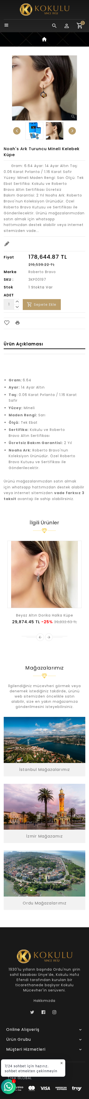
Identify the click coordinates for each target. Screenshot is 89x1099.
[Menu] (6, 26)
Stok (8, 287)
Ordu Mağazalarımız (45, 903)
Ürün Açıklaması (23, 344)
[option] (55, 131)
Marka (10, 271)
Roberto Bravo (42, 271)
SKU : (9, 279)
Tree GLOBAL (19, 1077)
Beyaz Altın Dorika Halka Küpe (44, 615)
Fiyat (9, 257)
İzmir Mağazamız (44, 836)
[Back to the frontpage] (44, 40)
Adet (9, 295)
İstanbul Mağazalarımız (44, 769)
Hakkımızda (44, 1000)
